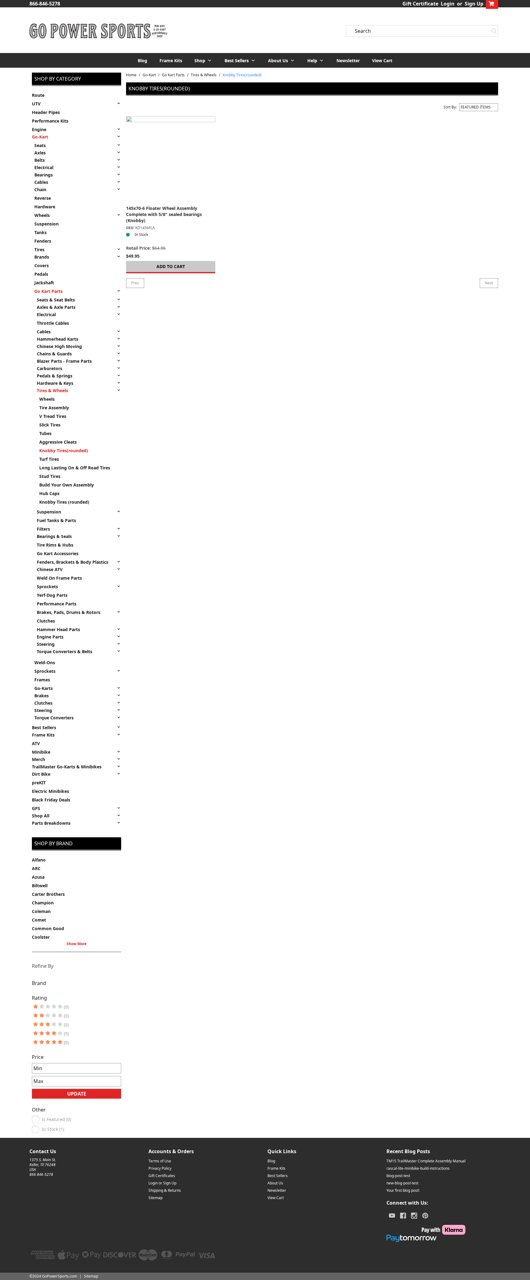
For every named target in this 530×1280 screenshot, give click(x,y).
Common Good (48, 928)
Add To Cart (170, 266)
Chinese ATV (50, 569)
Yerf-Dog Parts (52, 595)
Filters (43, 529)
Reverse (42, 198)
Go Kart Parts (48, 291)
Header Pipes (46, 112)
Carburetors (49, 368)
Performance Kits (50, 121)
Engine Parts (50, 637)
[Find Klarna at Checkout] (426, 1230)
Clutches (46, 621)
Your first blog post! (402, 1190)
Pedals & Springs (54, 376)
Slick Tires (49, 425)
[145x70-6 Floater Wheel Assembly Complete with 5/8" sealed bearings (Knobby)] (170, 160)
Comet (39, 920)
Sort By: (450, 107)
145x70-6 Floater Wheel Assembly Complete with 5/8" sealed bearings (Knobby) (164, 214)
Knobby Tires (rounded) (64, 502)
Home (131, 75)
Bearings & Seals (54, 536)
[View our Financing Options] (426, 1238)
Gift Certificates (161, 1175)
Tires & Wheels (52, 390)
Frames (42, 680)
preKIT (39, 783)
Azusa (38, 877)
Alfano (39, 860)
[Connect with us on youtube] (392, 1215)
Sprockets (47, 586)
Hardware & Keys (55, 383)
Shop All (40, 816)
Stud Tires (49, 476)
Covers (41, 265)
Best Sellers (44, 727)
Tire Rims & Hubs (55, 545)
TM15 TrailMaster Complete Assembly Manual (426, 1161)
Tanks (40, 232)
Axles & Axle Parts (56, 307)
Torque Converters (54, 718)
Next (489, 283)
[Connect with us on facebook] (403, 1215)
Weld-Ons (44, 662)
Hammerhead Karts (57, 339)
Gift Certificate (420, 3)
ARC (36, 868)
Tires (39, 249)
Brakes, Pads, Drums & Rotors (68, 612)
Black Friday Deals (51, 800)
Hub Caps (49, 493)
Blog (142, 60)
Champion (43, 903)
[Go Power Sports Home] (98, 31)
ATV (36, 743)
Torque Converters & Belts (64, 651)
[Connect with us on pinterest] (425, 1215)
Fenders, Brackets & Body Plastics (72, 562)
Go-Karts (43, 688)
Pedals (41, 274)
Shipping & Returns (164, 1190)
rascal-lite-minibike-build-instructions (418, 1168)
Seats (40, 145)
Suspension (46, 224)
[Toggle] (118, 103)
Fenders (42, 241)
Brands (41, 257)
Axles (40, 153)
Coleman (41, 911)
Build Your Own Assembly (66, 485)
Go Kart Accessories (58, 553)
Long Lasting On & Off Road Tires (74, 468)
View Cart (382, 60)
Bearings (43, 175)
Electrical (43, 167)
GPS (36, 808)
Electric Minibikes (50, 791)
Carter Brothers (48, 894)
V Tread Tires (52, 416)
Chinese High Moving (59, 346)
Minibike (41, 752)
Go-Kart (40, 137)
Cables (41, 182)
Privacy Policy (159, 1168)
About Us (275, 1183)
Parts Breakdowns (51, 823)
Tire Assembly (54, 408)
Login (448, 3)
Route (38, 95)
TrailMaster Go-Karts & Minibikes (67, 767)
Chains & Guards (54, 354)
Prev (135, 283)
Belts (39, 160)
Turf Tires (49, 459)
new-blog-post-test (402, 1183)
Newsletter (348, 60)
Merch (38, 759)
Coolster (41, 937)
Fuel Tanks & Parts (56, 520)
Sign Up (474, 3)
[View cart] (492, 3)
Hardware (44, 207)
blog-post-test (398, 1175)
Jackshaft (44, 283)
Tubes (45, 433)
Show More (76, 943)
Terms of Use (159, 1161)
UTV (36, 104)
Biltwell (40, 885)
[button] (203, 60)
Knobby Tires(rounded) (63, 450)
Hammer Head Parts (58, 629)
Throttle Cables (53, 323)
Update (76, 1093)
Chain (40, 189)
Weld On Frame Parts (59, 578)
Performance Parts (56, 604)
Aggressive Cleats (58, 442)
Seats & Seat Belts (56, 300)
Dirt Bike (41, 774)
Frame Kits (170, 60)
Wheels (42, 215)
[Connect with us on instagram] (414, 1215)
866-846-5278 (44, 3)
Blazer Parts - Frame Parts (64, 361)
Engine (39, 129)
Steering (46, 644)
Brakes (41, 696)
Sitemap (155, 1197)
